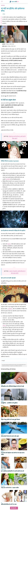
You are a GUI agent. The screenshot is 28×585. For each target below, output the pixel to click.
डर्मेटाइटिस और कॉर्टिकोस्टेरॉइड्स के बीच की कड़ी (12, 386)
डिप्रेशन (9, 244)
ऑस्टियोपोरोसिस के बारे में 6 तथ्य (8, 504)
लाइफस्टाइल (3, 5)
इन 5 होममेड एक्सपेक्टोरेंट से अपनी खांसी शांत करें (12, 471)
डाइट (2, 418)
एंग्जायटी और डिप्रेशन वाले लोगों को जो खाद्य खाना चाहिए (12, 453)
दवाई (1, 384)
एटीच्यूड (4, 325)
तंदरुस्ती (2, 434)
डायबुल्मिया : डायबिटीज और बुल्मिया (9, 403)
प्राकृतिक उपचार (3, 469)
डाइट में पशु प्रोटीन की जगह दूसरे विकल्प (10, 419)
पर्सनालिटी (8, 179)
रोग (1, 502)
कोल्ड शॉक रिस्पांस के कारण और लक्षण (10, 436)
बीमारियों (2, 401)
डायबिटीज (10, 308)
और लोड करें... (14, 508)
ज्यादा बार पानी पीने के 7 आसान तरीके (10, 487)
